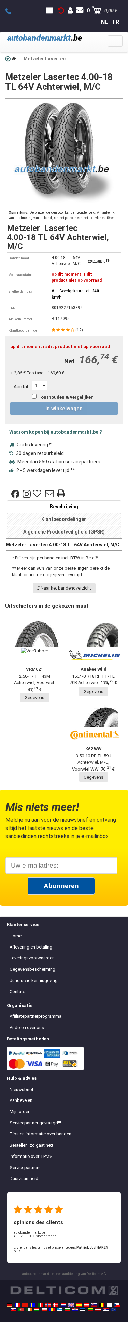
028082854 (12, 12)
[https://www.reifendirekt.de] (9, 1305)
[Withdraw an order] (61, 10)
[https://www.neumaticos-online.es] (79, 1305)
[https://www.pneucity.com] (21, 1309)
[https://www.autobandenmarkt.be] (101, 1305)
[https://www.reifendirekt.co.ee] (82, 1309)
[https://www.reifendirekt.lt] (90, 1309)
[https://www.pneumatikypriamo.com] (13, 1309)
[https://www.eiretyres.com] (29, 1309)
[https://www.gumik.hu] (36, 1309)
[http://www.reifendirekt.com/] (113, 1309)
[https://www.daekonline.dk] (55, 1305)
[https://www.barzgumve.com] (67, 1309)
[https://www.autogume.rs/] (106, 1309)
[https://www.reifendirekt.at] (86, 1305)
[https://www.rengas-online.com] (109, 1305)
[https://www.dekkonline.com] (48, 1305)
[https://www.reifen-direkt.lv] (98, 1309)
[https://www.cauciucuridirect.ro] (52, 1309)
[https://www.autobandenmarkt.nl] (63, 1305)
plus (17, 1251)
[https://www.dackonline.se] (32, 1305)
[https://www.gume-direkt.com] (94, 1305)
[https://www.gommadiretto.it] (40, 1305)
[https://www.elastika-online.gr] (59, 1309)
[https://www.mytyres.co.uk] (71, 1305)
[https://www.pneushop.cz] (117, 1305)
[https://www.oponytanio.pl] (44, 1309)
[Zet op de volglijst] (38, 494)
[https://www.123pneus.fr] (17, 1305)
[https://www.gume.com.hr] (75, 1309)
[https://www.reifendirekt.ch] (25, 1305)
